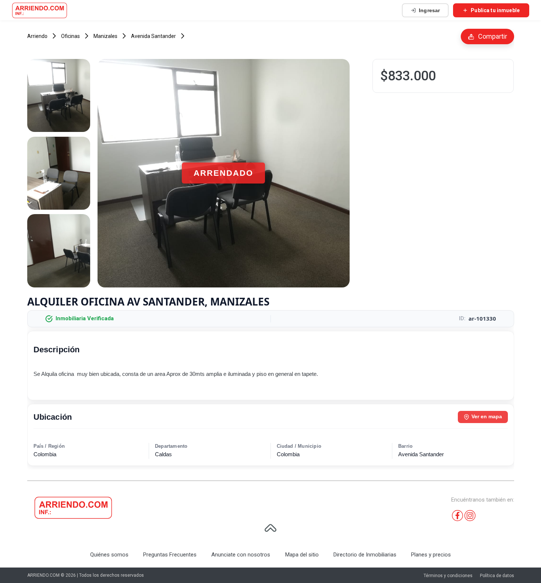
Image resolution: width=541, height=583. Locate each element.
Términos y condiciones (448, 575)
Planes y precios (431, 554)
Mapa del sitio (302, 554)
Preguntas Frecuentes (170, 554)
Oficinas (70, 36)
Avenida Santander (153, 36)
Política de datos (497, 575)
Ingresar (429, 10)
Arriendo (37, 36)
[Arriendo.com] (39, 10)
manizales (105, 36)
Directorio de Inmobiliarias (364, 554)
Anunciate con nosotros (240, 554)
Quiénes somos (109, 554)
